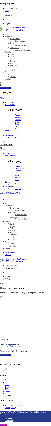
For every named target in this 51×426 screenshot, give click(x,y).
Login (7, 23)
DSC (12, 68)
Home (7, 34)
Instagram (9, 421)
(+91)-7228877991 (13, 347)
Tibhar (12, 61)
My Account (10, 252)
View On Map (5, 355)
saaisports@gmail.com (9, 344)
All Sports (9, 102)
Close (2, 98)
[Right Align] (1, 147)
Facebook (9, 418)
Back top (3, 425)
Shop (7, 72)
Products (8, 36)
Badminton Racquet (22, 50)
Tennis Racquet (21, 45)
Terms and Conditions (13, 405)
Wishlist (13, 77)
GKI (11, 59)
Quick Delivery (11, 8)
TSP (11, 63)
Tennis (12, 43)
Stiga (12, 54)
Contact (8, 79)
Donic (12, 56)
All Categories (5, 88)
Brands (8, 52)
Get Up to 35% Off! (10, 193)
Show (3, 149)
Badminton (14, 48)
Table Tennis (15, 39)
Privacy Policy (10, 408)
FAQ (7, 11)
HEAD (13, 70)
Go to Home (5, 295)
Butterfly (13, 65)
